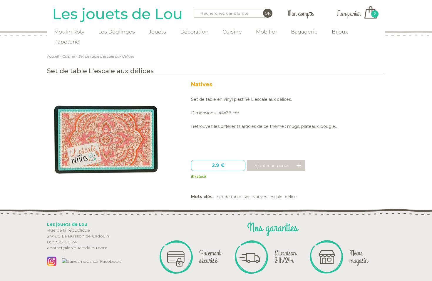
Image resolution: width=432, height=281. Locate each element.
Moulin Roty (69, 32)
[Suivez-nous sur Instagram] (51, 261)
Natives (201, 84)
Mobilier (266, 32)
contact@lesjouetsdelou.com (77, 247)
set (247, 196)
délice (291, 196)
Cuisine (232, 32)
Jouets (157, 32)
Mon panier (356, 14)
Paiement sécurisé (209, 256)
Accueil (53, 56)
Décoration (194, 32)
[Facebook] (91, 261)
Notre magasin (358, 256)
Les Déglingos (116, 32)
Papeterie (66, 42)
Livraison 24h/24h (285, 256)
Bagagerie (304, 32)
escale (275, 196)
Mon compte (300, 14)
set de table (229, 196)
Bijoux (340, 32)
